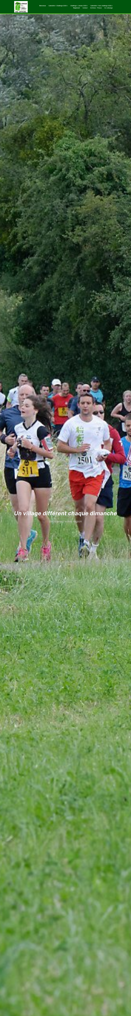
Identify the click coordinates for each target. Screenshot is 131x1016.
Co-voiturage (108, 8)
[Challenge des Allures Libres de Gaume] (21, 7)
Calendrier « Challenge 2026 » (58, 5)
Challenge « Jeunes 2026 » (79, 5)
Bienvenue (42, 5)
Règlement (76, 8)
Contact (85, 8)
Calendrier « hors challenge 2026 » (101, 5)
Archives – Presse (96, 8)
